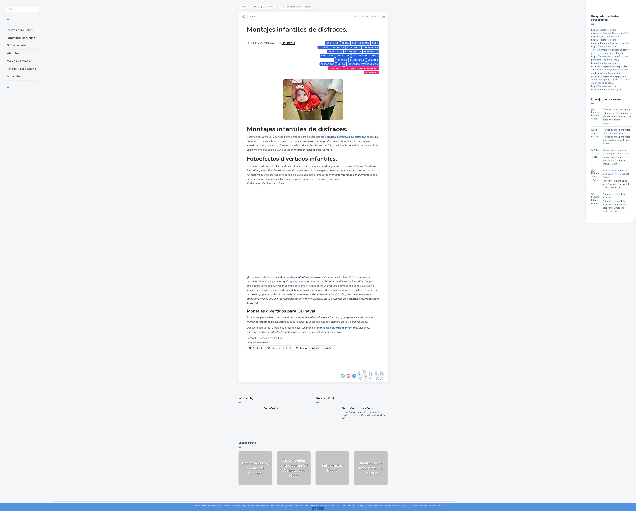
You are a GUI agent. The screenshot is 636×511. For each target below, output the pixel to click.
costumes (353, 47)
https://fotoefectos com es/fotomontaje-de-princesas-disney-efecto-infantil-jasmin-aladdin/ (611, 50)
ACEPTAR (318, 509)
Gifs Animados (16, 45)
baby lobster (360, 43)
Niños (341, 64)
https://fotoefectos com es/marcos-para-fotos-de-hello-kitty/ (609, 58)
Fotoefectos (288, 42)
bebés (345, 43)
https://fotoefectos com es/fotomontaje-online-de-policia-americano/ (609, 66)
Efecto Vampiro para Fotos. (358, 408)
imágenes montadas (365, 55)
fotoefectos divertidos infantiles (336, 328)
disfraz (323, 47)
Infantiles (13, 53)
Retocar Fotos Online (21, 69)
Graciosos (335, 51)
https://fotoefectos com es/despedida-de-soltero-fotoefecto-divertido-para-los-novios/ (610, 33)
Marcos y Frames (18, 61)
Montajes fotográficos (363, 64)
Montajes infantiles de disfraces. (297, 29)
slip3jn (614, 79)
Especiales (14, 76)
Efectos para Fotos (20, 30)
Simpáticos (327, 64)
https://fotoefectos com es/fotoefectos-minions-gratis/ (607, 88)
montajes (341, 60)
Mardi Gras (357, 60)
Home (243, 6)
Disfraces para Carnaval (263, 6)
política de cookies (394, 505)
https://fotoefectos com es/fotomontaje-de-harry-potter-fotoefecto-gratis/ (608, 76)
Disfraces (338, 47)
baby (375, 43)
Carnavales (370, 47)
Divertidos (371, 51)
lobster (373, 60)
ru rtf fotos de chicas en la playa (610, 81)
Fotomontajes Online (21, 38)
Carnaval (332, 43)
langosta (327, 55)
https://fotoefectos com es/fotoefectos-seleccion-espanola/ (610, 41)
